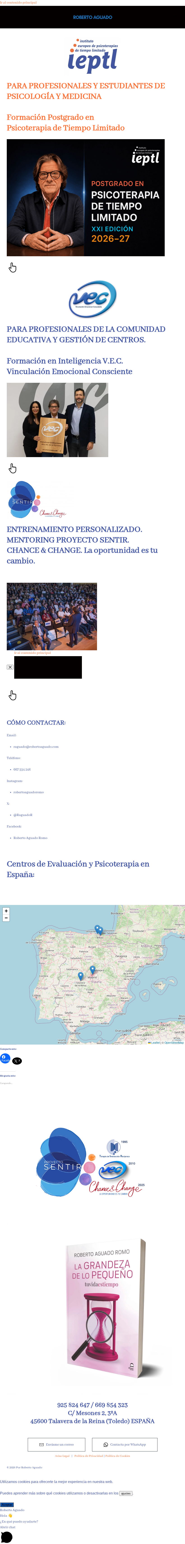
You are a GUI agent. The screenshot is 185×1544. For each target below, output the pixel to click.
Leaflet (155, 1042)
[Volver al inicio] (92, 17)
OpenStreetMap (174, 1042)
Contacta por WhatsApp (128, 1445)
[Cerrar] (10, 667)
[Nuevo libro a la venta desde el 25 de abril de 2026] (92, 1309)
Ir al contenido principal (18, 3)
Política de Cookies (117, 1456)
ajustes (126, 1493)
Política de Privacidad (88, 1456)
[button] (176, 17)
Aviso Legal (62, 1456)
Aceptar (7, 1504)
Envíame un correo (60, 1445)
